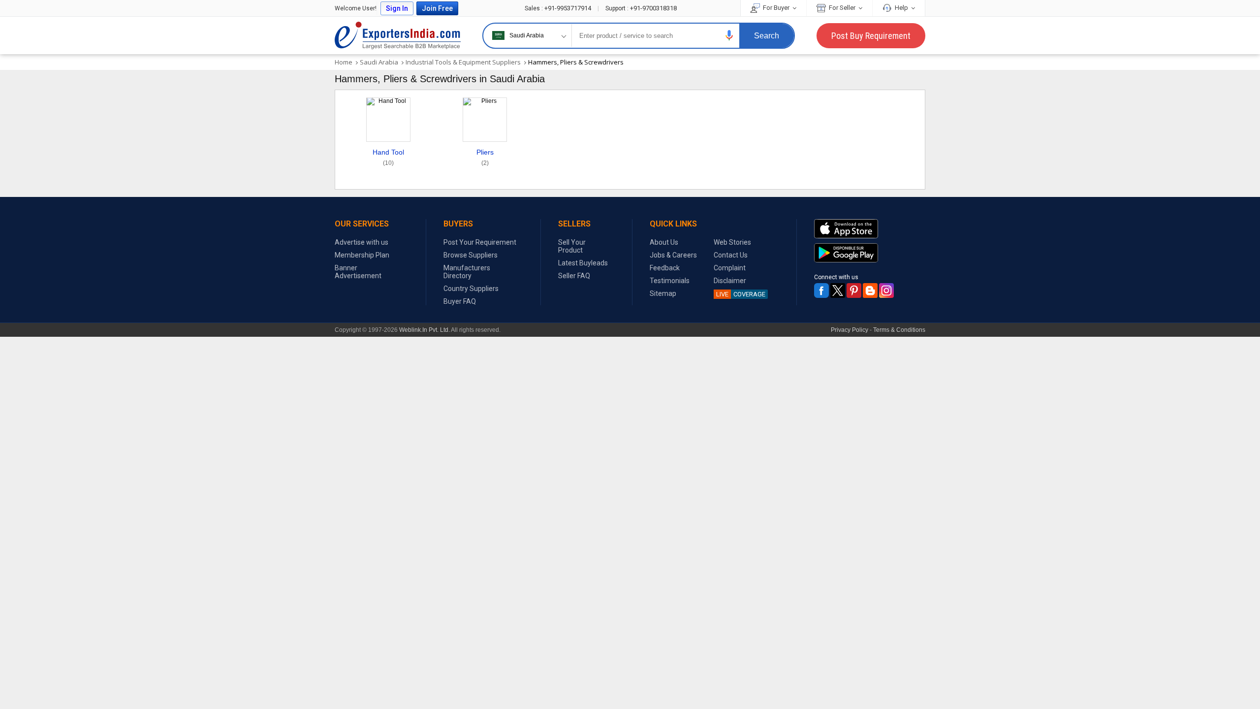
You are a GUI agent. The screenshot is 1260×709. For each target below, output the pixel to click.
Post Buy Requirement (871, 36)
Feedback (665, 268)
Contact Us (731, 255)
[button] (729, 35)
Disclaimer (730, 281)
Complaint (730, 268)
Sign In (397, 8)
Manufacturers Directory (466, 272)
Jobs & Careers (673, 255)
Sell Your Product (572, 246)
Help (901, 7)
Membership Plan (362, 255)
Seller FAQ (574, 276)
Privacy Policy (849, 329)
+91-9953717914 (559, 8)
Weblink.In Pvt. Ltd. (424, 329)
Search (766, 36)
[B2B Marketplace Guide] (870, 290)
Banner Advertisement (358, 272)
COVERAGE (740, 294)
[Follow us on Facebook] (821, 290)
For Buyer (776, 7)
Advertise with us (361, 242)
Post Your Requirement (479, 242)
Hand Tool (388, 157)
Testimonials (670, 281)
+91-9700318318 (641, 8)
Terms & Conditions (899, 329)
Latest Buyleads (583, 263)
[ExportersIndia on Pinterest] (854, 290)
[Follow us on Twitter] (837, 290)
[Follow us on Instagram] (886, 290)
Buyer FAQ (459, 301)
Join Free (437, 8)
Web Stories (732, 242)
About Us (664, 242)
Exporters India (398, 35)
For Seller (842, 7)
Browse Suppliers (470, 255)
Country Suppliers (471, 288)
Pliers (485, 157)
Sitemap (663, 293)
